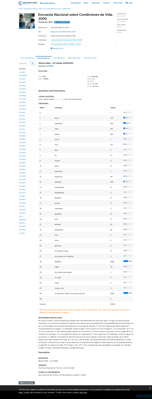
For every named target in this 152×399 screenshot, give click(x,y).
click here (83, 392)
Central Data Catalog (30, 9)
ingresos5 (22, 213)
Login (131, 3)
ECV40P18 (22, 203)
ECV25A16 (22, 159)
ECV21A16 (22, 146)
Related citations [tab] (90, 58)
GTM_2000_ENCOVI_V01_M (51, 9)
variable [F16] (66, 9)
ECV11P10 (22, 112)
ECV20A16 (22, 142)
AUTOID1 (22, 233)
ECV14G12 (22, 122)
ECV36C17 (22, 189)
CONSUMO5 (23, 75)
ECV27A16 (22, 166)
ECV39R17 (22, 199)
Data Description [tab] (43, 58)
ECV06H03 (22, 95)
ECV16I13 (22, 129)
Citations (106, 3)
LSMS (40, 9)
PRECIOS (22, 223)
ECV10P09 (22, 109)
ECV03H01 (22, 85)
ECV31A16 (22, 173)
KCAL (21, 216)
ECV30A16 (22, 230)
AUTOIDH (22, 72)
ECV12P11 (22, 115)
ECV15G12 (22, 126)
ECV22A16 (22, 149)
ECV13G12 (22, 119)
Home (20, 9)
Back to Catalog (27, 383)
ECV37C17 (22, 193)
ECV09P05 (22, 105)
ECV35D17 (22, 186)
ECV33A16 (22, 179)
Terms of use (118, 3)
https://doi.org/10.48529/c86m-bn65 (63, 32)
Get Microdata (62, 22)
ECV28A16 (22, 169)
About (86, 3)
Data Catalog (76, 3)
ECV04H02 (22, 89)
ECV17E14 (22, 132)
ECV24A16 (22, 156)
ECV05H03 (22, 92)
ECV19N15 (22, 139)
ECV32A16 (22, 176)
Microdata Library (47, 3)
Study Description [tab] (27, 58)
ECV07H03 (22, 99)
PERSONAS (22, 219)
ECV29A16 (22, 226)
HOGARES (22, 209)
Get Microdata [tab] (75, 58)
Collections (96, 3)
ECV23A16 (22, 152)
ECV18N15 (22, 136)
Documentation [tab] (59, 58)
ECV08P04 (22, 102)
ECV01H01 (22, 79)
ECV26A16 (22, 163)
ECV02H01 (22, 82)
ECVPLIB (22, 206)
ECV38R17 (22, 196)
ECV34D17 (22, 183)
